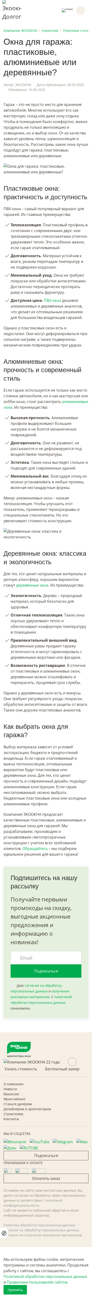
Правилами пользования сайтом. (37, 1282)
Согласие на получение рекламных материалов (43, 1235)
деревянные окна (32, 585)
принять (15, 1289)
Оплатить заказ (46, 1178)
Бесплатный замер (62, 1069)
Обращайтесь (35, 848)
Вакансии (11, 1094)
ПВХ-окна (52, 300)
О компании (13, 1084)
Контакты (11, 1119)
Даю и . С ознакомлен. (41, 996)
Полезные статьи (77, 30)
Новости (10, 1089)
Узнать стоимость (20, 1069)
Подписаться (46, 971)
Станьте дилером (18, 1104)
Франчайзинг (15, 1099)
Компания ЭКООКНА (20, 30)
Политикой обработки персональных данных (45, 1276)
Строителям (13, 1114)
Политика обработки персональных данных (39, 1225)
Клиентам (50, 30)
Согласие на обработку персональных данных (41, 1230)
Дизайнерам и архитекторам (27, 1109)
